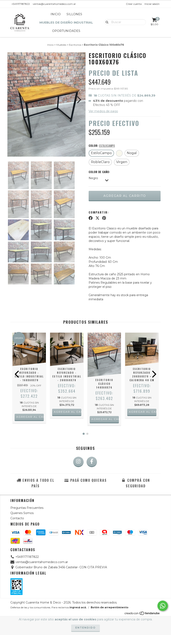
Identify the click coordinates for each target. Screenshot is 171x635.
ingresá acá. (78, 607)
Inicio (55, 14)
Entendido (85, 627)
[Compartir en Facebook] (91, 218)
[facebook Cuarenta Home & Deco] (92, 462)
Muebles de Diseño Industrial (66, 22)
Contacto (17, 518)
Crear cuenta (134, 3)
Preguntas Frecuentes (26, 508)
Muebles (61, 44)
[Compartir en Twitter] (97, 218)
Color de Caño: (99, 172)
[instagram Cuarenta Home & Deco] (78, 462)
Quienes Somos (22, 513)
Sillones (74, 14)
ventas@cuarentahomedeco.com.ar (54, 3)
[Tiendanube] (142, 614)
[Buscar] (106, 22)
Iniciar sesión (152, 3)
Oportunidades (66, 31)
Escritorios (75, 44)
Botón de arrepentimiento (109, 607)
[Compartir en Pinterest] (104, 218)
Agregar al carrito (105, 419)
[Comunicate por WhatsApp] (162, 606)
